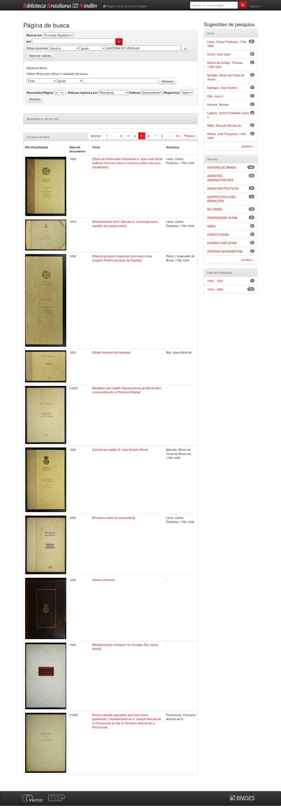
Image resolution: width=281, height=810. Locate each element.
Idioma (254, 6)
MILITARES (214, 209)
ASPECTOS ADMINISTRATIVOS (220, 178)
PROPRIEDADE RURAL (222, 218)
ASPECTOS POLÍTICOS (223, 188)
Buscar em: (34, 35)
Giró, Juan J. (215, 96)
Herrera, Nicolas (217, 104)
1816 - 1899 (215, 289)
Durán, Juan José (218, 54)
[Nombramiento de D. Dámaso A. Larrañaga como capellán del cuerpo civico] (125, 224)
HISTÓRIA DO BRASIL (222, 167)
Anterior (96, 136)
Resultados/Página (40, 92)
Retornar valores (40, 56)
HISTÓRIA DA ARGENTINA (225, 251)
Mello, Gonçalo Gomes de (224, 125)
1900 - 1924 (215, 281)
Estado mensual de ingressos (111, 352)
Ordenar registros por (82, 92)
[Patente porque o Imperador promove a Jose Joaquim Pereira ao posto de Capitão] (122, 258)
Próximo (189, 136)
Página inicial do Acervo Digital (126, 6)
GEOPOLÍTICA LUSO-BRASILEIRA (221, 199)
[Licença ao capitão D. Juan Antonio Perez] (120, 449)
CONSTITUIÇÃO (218, 234)
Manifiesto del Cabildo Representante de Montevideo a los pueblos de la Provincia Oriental (126, 390)
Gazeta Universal (103, 580)
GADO (211, 226)
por (29, 41)
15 (177, 136)
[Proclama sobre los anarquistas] (113, 518)
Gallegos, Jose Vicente (222, 88)
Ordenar (134, 92)
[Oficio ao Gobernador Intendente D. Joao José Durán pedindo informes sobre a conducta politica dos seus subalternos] (127, 163)
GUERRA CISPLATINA (222, 243)
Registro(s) (172, 92)
